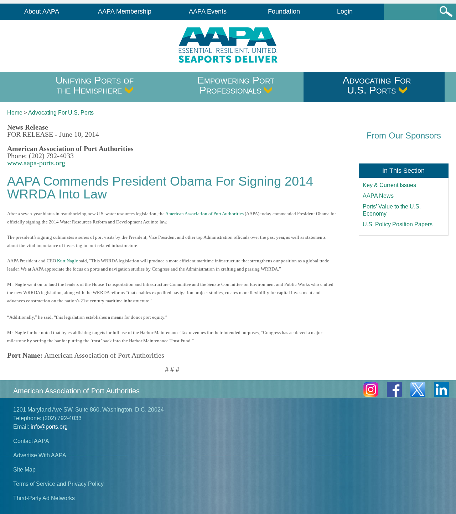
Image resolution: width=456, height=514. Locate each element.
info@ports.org (49, 427)
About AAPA (41, 11)
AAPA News (378, 196)
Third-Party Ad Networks (44, 498)
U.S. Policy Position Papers (397, 224)
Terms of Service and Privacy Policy (58, 484)
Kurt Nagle (67, 260)
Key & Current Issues (389, 185)
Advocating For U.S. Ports (377, 85)
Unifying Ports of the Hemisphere (95, 85)
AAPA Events (208, 11)
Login (345, 11)
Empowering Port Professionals (235, 85)
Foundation (284, 11)
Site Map (24, 470)
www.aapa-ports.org (36, 163)
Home (14, 113)
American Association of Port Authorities (204, 213)
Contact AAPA (31, 441)
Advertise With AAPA (39, 455)
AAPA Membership (124, 11)
